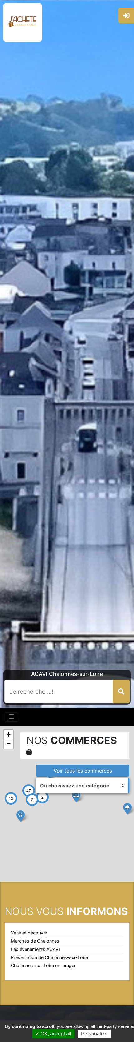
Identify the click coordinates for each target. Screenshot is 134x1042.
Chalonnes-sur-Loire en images (44, 965)
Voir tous (83, 771)
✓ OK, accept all (53, 1033)
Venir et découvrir (29, 932)
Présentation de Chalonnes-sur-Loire (49, 957)
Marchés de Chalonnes (35, 940)
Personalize (94, 1033)
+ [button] (9, 734)
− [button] (9, 744)
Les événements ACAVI (35, 949)
